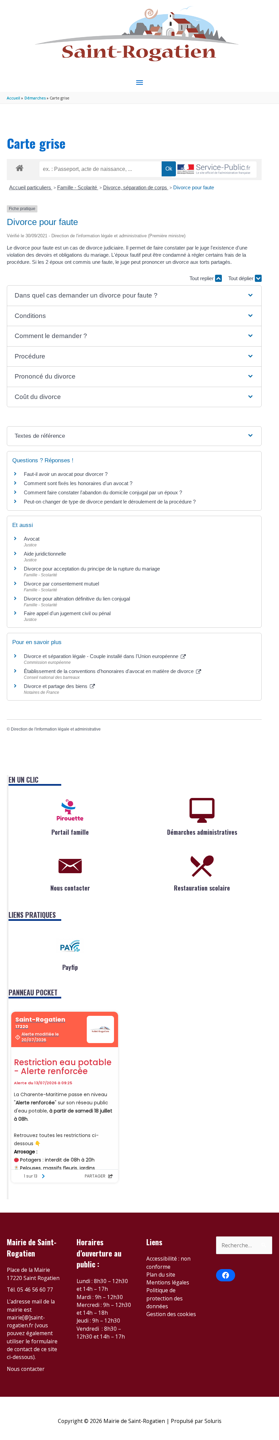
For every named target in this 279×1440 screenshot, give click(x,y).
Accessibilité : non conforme (168, 1262)
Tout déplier (241, 278)
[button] (134, 296)
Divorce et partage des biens (56, 686)
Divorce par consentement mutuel (61, 584)
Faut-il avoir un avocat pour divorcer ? (66, 474)
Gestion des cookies (171, 1314)
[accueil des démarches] (19, 166)
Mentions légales (167, 1282)
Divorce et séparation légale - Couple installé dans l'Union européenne (102, 656)
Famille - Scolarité (77, 187)
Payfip (70, 967)
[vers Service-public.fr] (214, 169)
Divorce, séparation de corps (135, 187)
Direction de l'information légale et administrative (56, 729)
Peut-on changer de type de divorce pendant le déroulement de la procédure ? (110, 502)
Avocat (31, 539)
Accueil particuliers (30, 187)
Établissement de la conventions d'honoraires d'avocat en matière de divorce (109, 671)
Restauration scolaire (202, 887)
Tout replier (202, 278)
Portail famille (70, 832)
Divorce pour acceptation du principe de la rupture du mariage (92, 569)
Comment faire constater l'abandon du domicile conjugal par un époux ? (103, 492)
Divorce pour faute (193, 187)
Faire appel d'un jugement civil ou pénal (67, 613)
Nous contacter (70, 887)
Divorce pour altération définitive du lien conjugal (77, 599)
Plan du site (160, 1274)
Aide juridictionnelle (45, 554)
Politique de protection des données (164, 1298)
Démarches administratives (202, 832)
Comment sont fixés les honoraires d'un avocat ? (78, 483)
